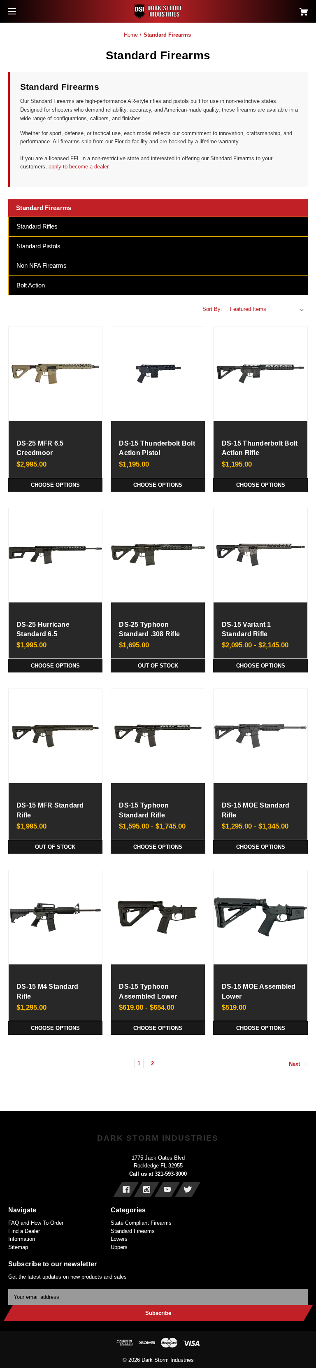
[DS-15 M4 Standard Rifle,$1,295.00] (55, 917)
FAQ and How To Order (35, 1223)
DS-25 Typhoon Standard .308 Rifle (149, 629)
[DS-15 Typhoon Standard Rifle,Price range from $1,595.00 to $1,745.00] (158, 736)
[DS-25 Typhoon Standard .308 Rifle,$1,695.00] (158, 555)
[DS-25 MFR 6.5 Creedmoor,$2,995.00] (55, 374)
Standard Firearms (133, 1231)
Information (21, 1239)
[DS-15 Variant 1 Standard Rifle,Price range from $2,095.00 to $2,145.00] (260, 555)
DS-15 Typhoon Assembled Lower (148, 991)
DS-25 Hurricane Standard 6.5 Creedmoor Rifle (43, 634)
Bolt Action (30, 285)
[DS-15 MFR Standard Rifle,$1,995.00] (55, 736)
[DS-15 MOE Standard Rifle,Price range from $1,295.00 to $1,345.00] (260, 736)
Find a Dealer (24, 1231)
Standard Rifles (37, 226)
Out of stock (158, 666)
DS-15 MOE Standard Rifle (256, 810)
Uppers (119, 1247)
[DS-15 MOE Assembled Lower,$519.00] (260, 917)
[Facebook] (126, 1189)
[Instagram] (146, 1189)
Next (295, 1064)
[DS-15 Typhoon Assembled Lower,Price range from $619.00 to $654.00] (158, 917)
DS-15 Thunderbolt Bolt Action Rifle (260, 448)
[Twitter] (188, 1189)
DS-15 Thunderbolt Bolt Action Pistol (157, 448)
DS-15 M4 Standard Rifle (47, 991)
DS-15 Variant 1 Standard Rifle (246, 629)
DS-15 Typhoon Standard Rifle (144, 810)
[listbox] (267, 309)
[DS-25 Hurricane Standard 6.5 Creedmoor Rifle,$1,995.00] (55, 555)
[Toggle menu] (19, 11)
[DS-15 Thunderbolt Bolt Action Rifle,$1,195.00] (260, 374)
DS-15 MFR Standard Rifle (50, 810)
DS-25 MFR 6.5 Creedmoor (39, 448)
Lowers (119, 1239)
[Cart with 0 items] (278, 9)
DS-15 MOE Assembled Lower (259, 991)
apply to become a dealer (77, 166)
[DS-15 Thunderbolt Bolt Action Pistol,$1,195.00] (158, 374)
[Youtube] (167, 1189)
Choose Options (55, 485)
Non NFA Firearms (41, 265)
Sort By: (212, 309)
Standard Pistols (38, 246)
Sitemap (18, 1247)
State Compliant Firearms (141, 1223)
